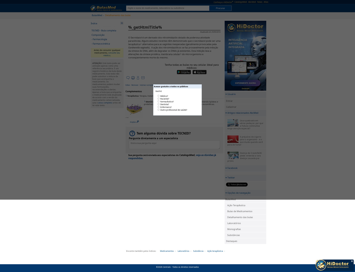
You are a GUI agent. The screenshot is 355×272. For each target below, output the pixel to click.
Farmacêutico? (167, 101)
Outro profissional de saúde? (173, 110)
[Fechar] (352, 261)
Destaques (231, 241)
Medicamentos (167, 251)
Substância (198, 251)
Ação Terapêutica (236, 205)
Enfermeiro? (166, 107)
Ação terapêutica (215, 251)
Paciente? (164, 98)
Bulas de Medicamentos (239, 211)
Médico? (164, 96)
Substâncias (233, 235)
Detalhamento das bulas (240, 217)
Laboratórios (234, 223)
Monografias (234, 229)
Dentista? (164, 104)
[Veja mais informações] (334, 265)
